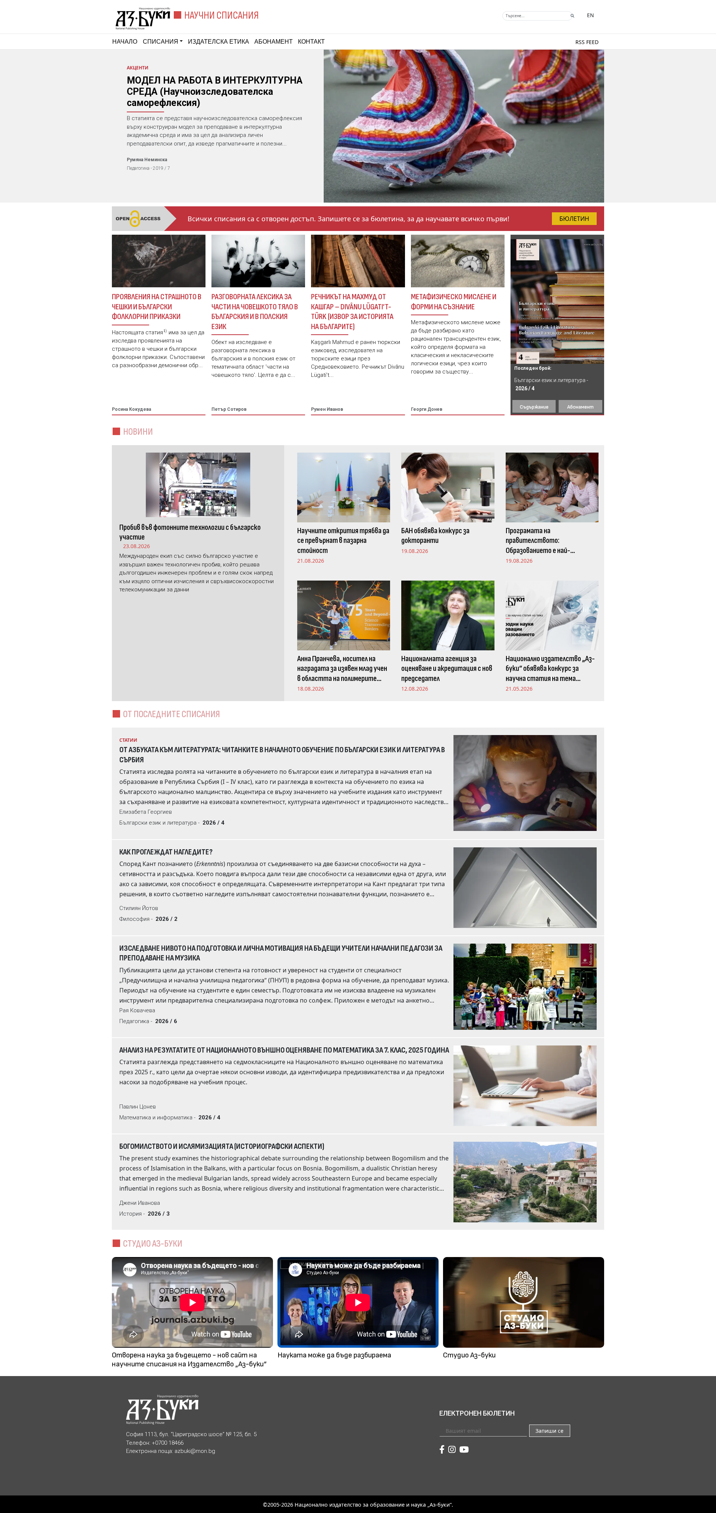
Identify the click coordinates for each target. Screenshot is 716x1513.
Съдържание (534, 407)
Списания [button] (160, 41)
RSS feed (587, 42)
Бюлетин (574, 219)
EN (590, 15)
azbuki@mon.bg (195, 1451)
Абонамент (273, 41)
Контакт (311, 41)
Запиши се (549, 1430)
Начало (124, 41)
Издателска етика (218, 41)
